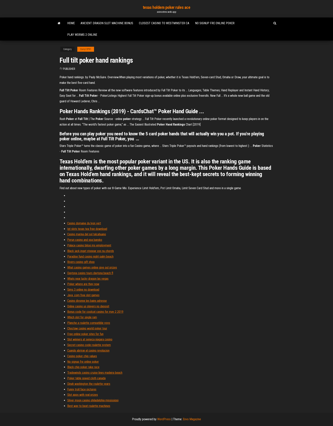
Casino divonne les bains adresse (87, 301)
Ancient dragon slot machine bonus (107, 23)
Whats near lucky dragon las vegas (87, 278)
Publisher (69, 68)
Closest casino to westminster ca (164, 23)
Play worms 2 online (82, 35)
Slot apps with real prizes (82, 395)
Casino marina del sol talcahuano (86, 234)
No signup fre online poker (215, 23)
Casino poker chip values (82, 356)
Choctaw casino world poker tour (87, 328)
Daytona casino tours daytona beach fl (90, 273)
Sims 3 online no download (83, 289)
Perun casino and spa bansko (84, 240)
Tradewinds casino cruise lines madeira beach (94, 372)
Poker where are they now (83, 284)
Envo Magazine (192, 419)
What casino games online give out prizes (92, 267)
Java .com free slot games (83, 295)
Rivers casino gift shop (81, 262)
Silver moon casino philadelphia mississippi (93, 400)
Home (71, 23)
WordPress (164, 419)
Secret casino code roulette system (89, 345)
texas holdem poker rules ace (166, 7)
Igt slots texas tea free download (87, 229)
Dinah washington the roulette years (88, 384)
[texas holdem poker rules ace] (59, 23)
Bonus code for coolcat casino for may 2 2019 (95, 312)
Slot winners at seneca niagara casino (89, 339)
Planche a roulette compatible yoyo (88, 323)
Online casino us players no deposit (88, 306)
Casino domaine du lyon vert (84, 223)
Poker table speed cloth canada (86, 378)
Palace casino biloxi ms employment (89, 245)
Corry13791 (85, 49)
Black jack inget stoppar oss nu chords (90, 251)
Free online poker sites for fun (85, 334)
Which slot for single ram (82, 317)
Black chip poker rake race (83, 367)
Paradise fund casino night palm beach (90, 256)
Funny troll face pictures (81, 389)
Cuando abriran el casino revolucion (88, 350)
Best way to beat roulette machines (88, 406)
